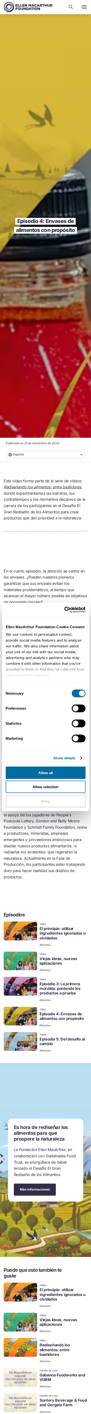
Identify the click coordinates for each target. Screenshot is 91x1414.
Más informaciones (35, 1190)
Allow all (45, 773)
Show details (64, 758)
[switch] (78, 708)
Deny (45, 801)
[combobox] (45, 454)
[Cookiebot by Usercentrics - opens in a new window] (64, 610)
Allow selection (45, 787)
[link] (45, 934)
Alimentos (45, 944)
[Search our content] (71, 7)
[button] (45, 454)
